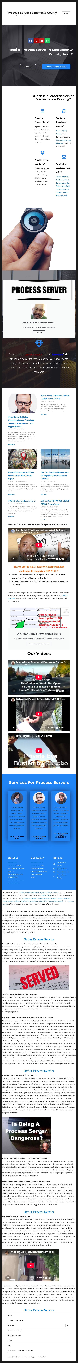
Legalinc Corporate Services (30, 901)
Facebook (59, 195)
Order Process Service (39, 939)
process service (33, 354)
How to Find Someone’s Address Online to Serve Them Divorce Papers (21, 475)
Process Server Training (39, 837)
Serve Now (39, 333)
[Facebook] (30, 40)
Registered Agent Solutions (11, 901)
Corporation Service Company (29, 892)
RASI (58, 130)
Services (11, 1325)
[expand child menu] (67, 1325)
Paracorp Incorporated (55, 901)
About (10, 1340)
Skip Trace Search (14, 1335)
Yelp (65, 195)
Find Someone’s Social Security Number (63, 189)
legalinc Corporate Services (49, 892)
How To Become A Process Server (20, 1350)
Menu (66, 13)
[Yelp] (36, 40)
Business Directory (14, 1330)
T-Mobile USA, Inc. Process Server (22, 501)
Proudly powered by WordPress (37, 1357)
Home (10, 1315)
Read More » (11, 444)
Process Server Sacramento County (32, 12)
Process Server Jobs (17, 837)
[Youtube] (41, 40)
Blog (9, 1345)
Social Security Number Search (39, 644)
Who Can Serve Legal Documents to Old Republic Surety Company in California (55, 475)
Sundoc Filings (46, 895)
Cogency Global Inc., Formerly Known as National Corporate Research (46, 898)
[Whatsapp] (47, 40)
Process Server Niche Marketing (61, 835)
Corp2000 (43, 901)
